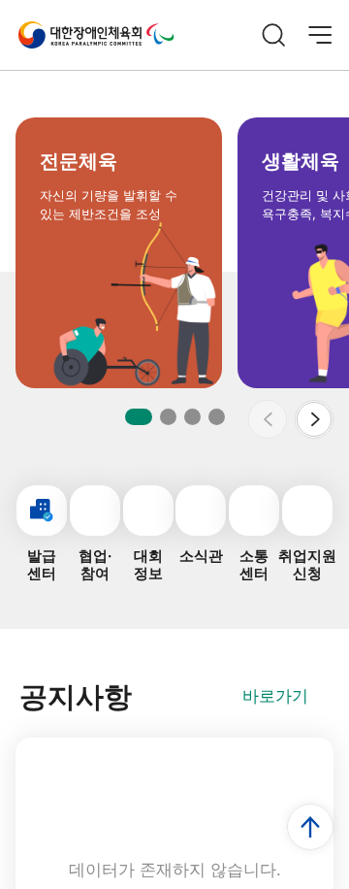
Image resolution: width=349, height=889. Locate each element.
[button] (314, 419)
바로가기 (275, 696)
